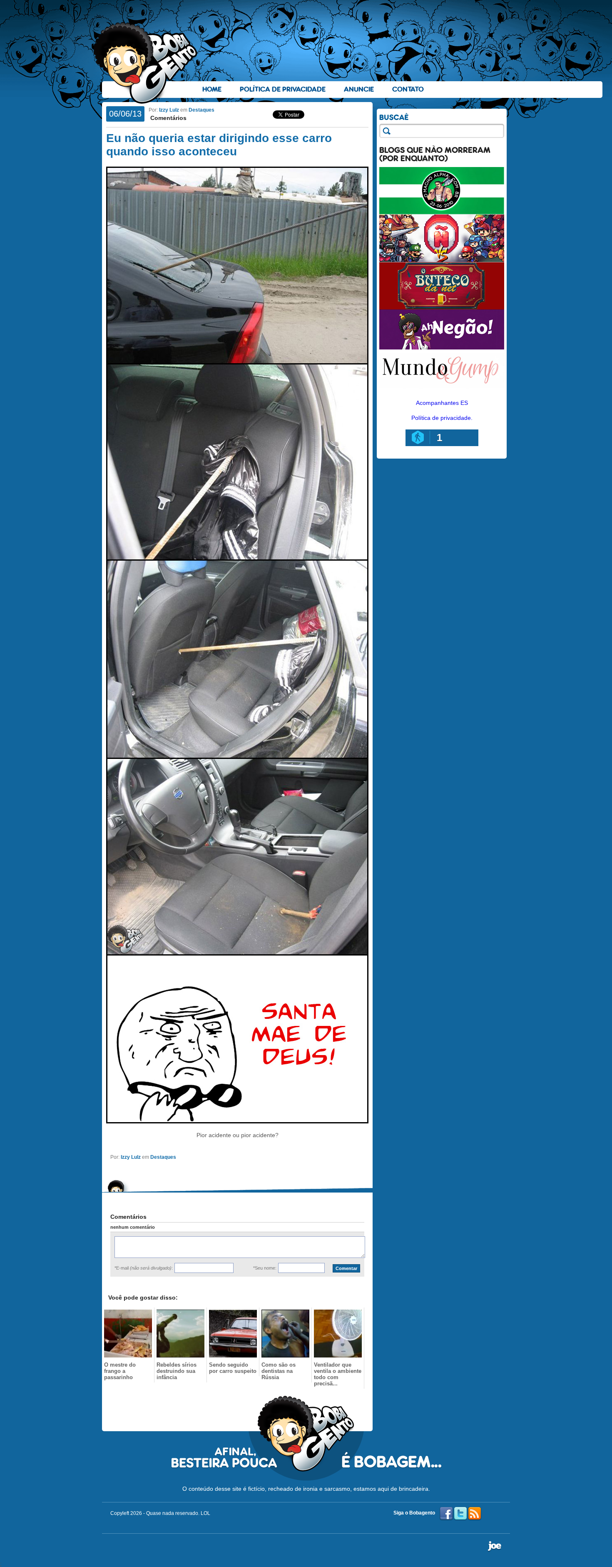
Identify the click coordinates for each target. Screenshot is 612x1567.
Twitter (460, 1514)
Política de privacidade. (442, 417)
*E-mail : (143, 1267)
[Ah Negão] (441, 347)
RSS (475, 1514)
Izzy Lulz (169, 110)
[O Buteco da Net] (441, 307)
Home (211, 89)
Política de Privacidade (283, 89)
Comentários (168, 118)
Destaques (201, 110)
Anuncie (359, 89)
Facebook (446, 1514)
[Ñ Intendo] (441, 260)
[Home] (146, 63)
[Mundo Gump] (441, 389)
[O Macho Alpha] (441, 212)
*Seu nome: (264, 1267)
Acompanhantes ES (442, 402)
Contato (408, 89)
